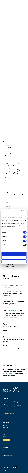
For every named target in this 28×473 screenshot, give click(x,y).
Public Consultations (10, 166)
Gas (6, 180)
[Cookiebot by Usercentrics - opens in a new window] (21, 210)
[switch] (25, 237)
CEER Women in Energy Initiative (13, 174)
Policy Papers (8, 192)
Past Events (8, 206)
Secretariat (8, 153)
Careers (7, 157)
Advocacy (7, 168)
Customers (7, 182)
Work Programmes (10, 196)
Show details (21, 250)
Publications (7, 324)
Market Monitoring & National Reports (15, 194)
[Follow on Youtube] (13, 467)
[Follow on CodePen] (16, 467)
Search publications (10, 188)
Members (7, 155)
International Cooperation (12, 172)
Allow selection (14, 257)
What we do (5, 427)
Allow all (14, 254)
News (6, 200)
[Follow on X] (4, 467)
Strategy (7, 149)
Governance (8, 151)
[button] (3, 141)
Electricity (7, 178)
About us (5, 425)
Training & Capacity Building (12, 170)
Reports (7, 190)
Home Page (13, 310)
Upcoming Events (9, 204)
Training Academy (7, 139)
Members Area (6, 137)
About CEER (8, 147)
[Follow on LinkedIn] (7, 467)
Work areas (5, 429)
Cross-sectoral (9, 184)
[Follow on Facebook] (10, 467)
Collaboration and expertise (12, 163)
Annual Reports (9, 198)
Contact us (5, 135)
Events (6, 202)
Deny (14, 261)
